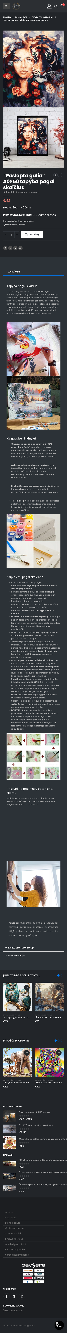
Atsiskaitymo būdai (15, 1244)
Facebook (5, 248)
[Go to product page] (17, 997)
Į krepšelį (34, 234)
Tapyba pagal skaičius (24, 221)
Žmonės (21, 224)
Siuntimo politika (14, 1233)
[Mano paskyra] (49, 6)
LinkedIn (15, 248)
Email (20, 248)
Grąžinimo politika (14, 1228)
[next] (60, 175)
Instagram (22, 1296)
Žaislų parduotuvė (13, 1310)
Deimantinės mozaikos (12, 1080)
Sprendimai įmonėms (17, 1254)
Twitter (10, 248)
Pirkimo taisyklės (14, 1238)
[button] (56, 6)
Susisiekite (10, 1217)
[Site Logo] (16, 6)
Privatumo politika (15, 1249)
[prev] (55, 175)
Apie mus (10, 1212)
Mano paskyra (12, 1222)
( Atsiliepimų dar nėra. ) (27, 192)
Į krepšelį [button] (27, 988)
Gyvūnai (13, 224)
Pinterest (14, 1296)
